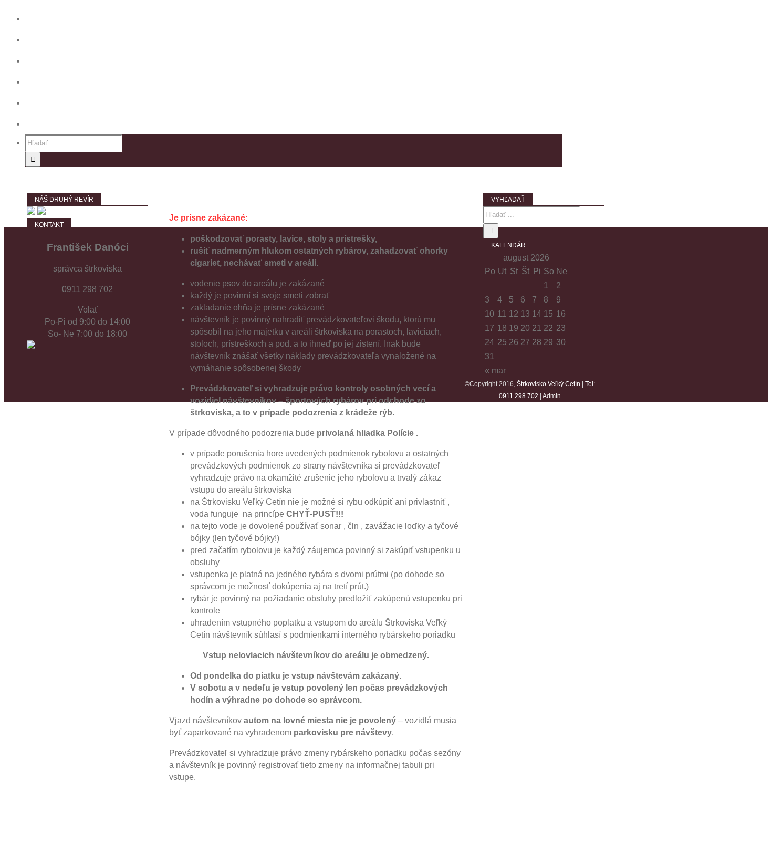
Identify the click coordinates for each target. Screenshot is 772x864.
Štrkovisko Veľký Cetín (548, 384)
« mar (495, 370)
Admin (552, 396)
